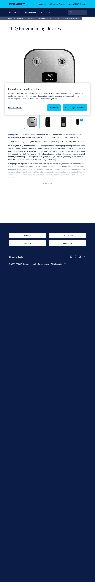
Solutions (12, 12)
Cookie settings (15, 107)
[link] (42, 4)
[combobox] (77, 12)
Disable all (54, 108)
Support (44, 12)
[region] (47, 99)
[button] (18, 12)
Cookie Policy (40, 99)
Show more (47, 183)
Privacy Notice (52, 99)
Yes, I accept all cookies (75, 108)
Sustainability (30, 12)
